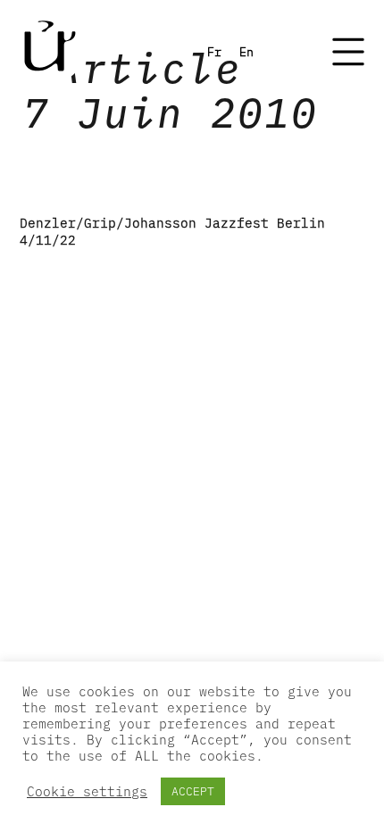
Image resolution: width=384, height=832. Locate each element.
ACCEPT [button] (192, 791)
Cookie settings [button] (87, 792)
